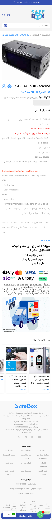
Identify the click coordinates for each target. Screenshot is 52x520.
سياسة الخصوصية (9, 454)
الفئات (35, 35)
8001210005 (21, 483)
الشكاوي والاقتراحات (43, 464)
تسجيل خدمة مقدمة (9, 472)
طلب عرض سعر (26, 470)
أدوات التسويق (40, 506)
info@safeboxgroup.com (19, 488)
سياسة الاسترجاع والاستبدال (43, 456)
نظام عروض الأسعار (13, 506)
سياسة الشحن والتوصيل (26, 456)
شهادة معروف (26, 462)
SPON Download (6, 506)
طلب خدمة (9, 462)
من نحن (42, 450)
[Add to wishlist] (9, 86)
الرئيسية (46, 35)
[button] (9, 514)
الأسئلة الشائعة (26, 450)
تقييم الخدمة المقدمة (42, 472)
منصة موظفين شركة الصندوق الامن (33, 506)
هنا (19, 493)
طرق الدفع (9, 450)
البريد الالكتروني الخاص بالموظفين (22, 506)
